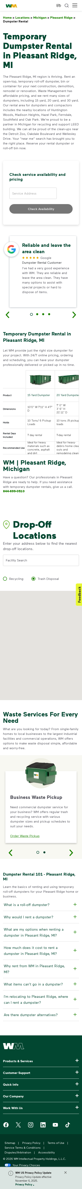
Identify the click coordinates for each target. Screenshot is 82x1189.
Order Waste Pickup (25, 836)
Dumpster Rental (16, 21)
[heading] (40, 904)
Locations (23, 17)
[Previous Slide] (10, 852)
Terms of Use (56, 1142)
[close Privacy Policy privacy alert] (65, 1172)
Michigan (41, 17)
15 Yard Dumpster (38, 395)
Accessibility (46, 1152)
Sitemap (10, 1142)
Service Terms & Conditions (23, 1147)
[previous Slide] (7, 314)
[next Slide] (74, 314)
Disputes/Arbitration (18, 1152)
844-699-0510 (14, 491)
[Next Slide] (71, 852)
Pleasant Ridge (62, 17)
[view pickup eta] (58, 5)
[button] (74, 5)
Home (9, 17)
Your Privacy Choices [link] (26, 1165)
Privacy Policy (23, 1184)
